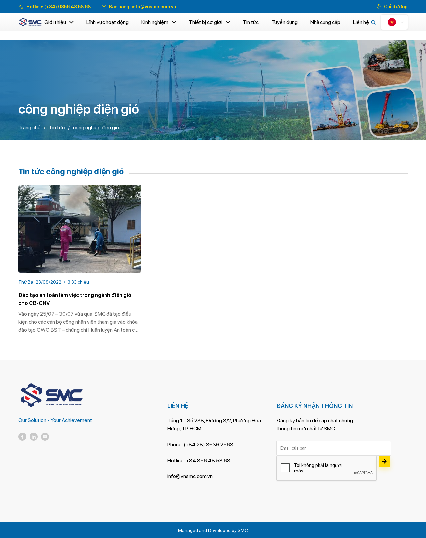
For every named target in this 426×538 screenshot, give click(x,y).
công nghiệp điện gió (96, 127)
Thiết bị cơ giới (205, 22)
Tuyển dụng (284, 22)
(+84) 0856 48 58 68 (67, 6)
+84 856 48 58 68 (208, 460)
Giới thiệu (55, 22)
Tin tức (251, 22)
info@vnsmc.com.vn (154, 6)
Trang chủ (29, 127)
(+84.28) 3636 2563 (208, 444)
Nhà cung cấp (325, 22)
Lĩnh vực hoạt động (107, 22)
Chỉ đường (396, 6)
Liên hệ (361, 22)
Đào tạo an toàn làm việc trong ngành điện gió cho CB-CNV (74, 299)
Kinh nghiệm (154, 22)
